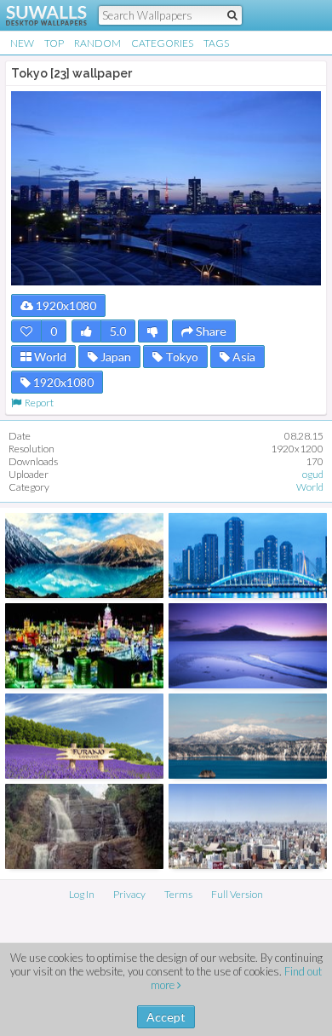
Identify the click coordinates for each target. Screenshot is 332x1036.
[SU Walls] (36, 15)
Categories (162, 43)
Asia (242, 356)
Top (54, 43)
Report (37, 402)
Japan (114, 356)
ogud (312, 474)
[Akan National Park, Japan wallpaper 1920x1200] (248, 645)
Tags (216, 43)
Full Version (237, 894)
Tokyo (180, 356)
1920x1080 (64, 305)
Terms (178, 894)
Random (97, 43)
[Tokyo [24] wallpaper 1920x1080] (248, 826)
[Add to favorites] (26, 330)
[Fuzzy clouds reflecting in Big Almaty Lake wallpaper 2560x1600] (84, 555)
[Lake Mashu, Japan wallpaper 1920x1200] (248, 736)
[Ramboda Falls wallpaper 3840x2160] (84, 826)
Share (209, 331)
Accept (166, 1017)
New (22, 43)
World (48, 356)
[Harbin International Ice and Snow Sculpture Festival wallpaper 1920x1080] (84, 645)
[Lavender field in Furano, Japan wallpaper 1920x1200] (84, 736)
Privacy (129, 894)
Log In (81, 894)
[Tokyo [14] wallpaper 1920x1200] (248, 555)
